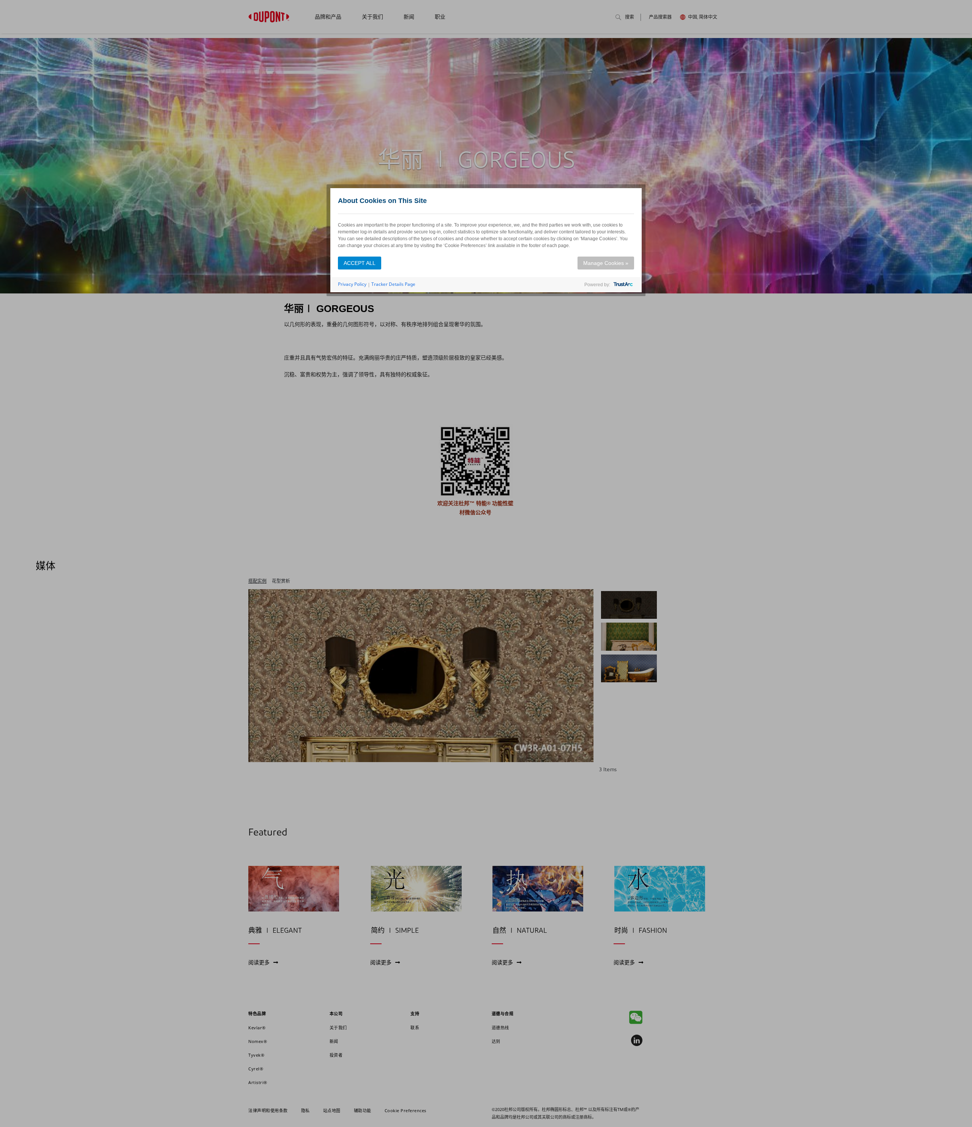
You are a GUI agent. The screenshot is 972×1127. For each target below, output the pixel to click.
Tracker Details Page (393, 284)
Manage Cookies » (605, 263)
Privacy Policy (352, 284)
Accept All (360, 263)
